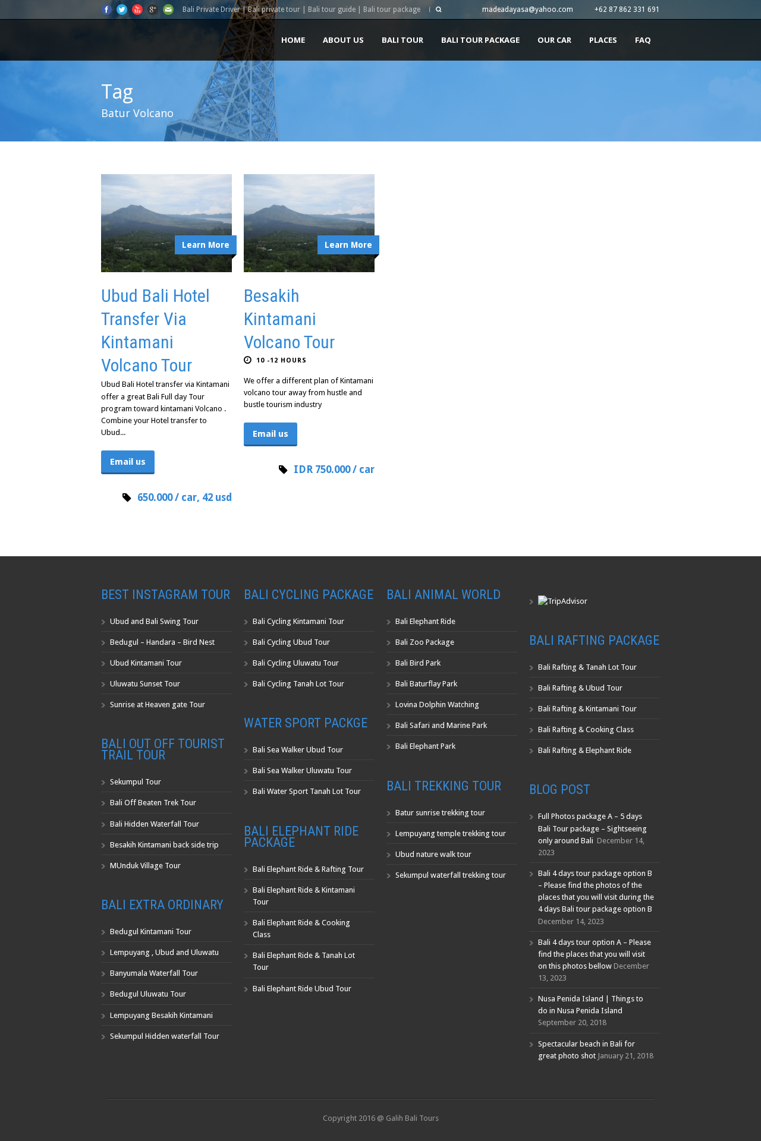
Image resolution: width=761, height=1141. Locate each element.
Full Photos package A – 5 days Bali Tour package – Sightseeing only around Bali (592, 828)
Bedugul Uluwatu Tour (148, 993)
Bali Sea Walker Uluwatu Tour (302, 770)
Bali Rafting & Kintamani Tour (587, 708)
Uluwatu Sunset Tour (145, 683)
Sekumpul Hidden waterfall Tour (164, 1036)
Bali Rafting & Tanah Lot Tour (587, 667)
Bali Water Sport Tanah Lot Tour (307, 791)
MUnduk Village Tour (145, 865)
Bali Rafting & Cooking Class (586, 729)
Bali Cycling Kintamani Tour (298, 621)
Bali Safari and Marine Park (441, 725)
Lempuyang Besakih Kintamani (161, 1015)
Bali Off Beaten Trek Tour (153, 802)
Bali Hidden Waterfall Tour (154, 823)
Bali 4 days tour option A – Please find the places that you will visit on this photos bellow (594, 954)
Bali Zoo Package (424, 642)
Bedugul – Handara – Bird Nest (162, 642)
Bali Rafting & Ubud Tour (580, 687)
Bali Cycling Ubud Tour (291, 642)
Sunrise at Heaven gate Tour (157, 704)
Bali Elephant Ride (425, 621)
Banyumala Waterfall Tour (154, 973)
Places (603, 39)
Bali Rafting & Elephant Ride (584, 750)
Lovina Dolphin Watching (437, 704)
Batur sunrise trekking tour (440, 812)
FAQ (643, 39)
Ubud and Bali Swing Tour (154, 621)
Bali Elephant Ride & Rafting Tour (308, 869)
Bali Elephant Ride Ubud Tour (302, 988)
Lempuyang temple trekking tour (450, 833)
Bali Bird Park (418, 662)
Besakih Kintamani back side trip (164, 844)
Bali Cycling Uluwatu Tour (296, 662)
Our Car (554, 39)
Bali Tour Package (480, 39)
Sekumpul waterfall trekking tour (450, 875)
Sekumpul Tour (135, 781)
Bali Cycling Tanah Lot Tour (298, 683)
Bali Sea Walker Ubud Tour (298, 749)
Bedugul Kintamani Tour (150, 931)
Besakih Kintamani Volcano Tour (289, 318)
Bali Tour (402, 39)
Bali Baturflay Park (426, 683)
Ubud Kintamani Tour (146, 662)
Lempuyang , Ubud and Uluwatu (164, 952)
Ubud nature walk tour (433, 854)
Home (293, 39)
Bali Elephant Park (425, 746)
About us (343, 39)
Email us (128, 461)
